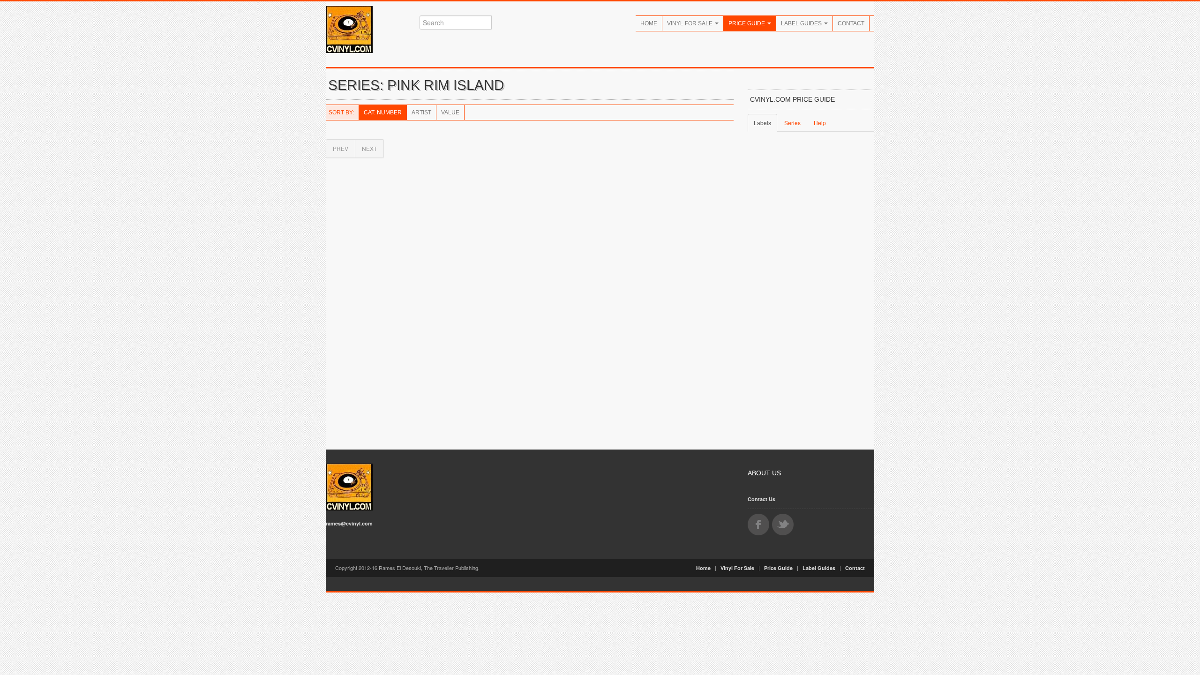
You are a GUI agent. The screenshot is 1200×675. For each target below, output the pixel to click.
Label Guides (802, 23)
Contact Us (761, 498)
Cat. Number (383, 112)
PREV (340, 148)
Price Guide (747, 23)
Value (450, 112)
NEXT (369, 148)
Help (820, 123)
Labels (762, 123)
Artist (421, 112)
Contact (851, 23)
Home (648, 23)
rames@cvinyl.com (349, 523)
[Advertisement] (811, 292)
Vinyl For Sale (690, 23)
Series (792, 123)
